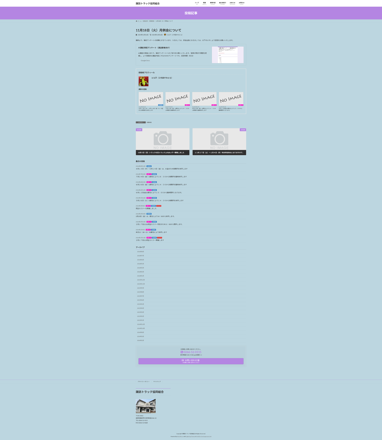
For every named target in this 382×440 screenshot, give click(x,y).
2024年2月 (140, 340)
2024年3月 (140, 336)
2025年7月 (140, 296)
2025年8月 (140, 292)
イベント (159, 206)
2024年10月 (141, 328)
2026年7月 (140, 256)
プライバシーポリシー (144, 381)
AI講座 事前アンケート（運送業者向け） (154, 48)
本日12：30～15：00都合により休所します (151, 232)
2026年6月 (140, 260)
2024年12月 (141, 324)
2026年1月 (140, 276)
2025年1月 (140, 320)
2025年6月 (140, 300)
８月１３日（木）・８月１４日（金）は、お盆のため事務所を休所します (151, 109)
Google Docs (145, 60)
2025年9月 (140, 288)
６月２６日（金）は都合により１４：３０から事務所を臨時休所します (204, 109)
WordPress (180, 436)
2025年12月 (141, 280)
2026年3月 (140, 268)
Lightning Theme (190, 436)
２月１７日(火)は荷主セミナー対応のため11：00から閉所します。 (159, 224)
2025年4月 (140, 308)
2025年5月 (140, 304)
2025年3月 (140, 312)
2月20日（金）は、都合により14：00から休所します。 (155, 216)
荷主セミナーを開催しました (146, 208)
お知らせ (187, 105)
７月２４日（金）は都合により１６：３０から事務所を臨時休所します (177, 109)
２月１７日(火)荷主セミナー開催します (150, 240)
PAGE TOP (372, 425)
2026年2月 (140, 272)
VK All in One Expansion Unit (203, 436)
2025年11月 (141, 284)
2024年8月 (140, 332)
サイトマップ (157, 381)
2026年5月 (140, 264)
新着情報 (161, 105)
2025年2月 (140, 316)
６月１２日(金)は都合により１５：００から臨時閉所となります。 (230, 109)
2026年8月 (140, 252)
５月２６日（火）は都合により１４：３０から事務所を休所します (160, 200)
